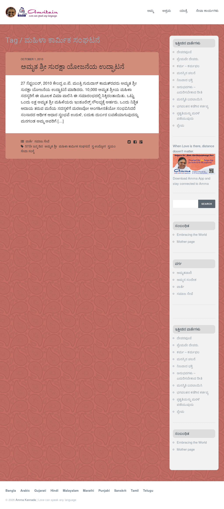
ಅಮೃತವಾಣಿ (184, 272)
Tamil (135, 490)
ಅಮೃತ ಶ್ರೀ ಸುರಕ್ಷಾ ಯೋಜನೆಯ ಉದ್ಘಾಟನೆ (72, 66)
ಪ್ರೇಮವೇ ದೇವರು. (188, 58)
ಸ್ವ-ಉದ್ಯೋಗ (99, 146)
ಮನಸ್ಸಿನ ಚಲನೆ (186, 72)
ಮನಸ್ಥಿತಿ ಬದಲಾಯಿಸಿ (189, 99)
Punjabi (104, 490)
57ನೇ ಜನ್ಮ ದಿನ (34, 146)
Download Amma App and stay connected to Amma (191, 181)
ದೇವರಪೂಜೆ (184, 51)
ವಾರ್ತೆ (29, 141)
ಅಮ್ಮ (150, 10)
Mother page (186, 241)
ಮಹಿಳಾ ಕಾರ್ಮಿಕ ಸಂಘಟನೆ (74, 146)
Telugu (148, 490)
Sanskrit (120, 490)
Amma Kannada (26, 500)
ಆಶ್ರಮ (166, 10)
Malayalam (71, 490)
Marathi (88, 490)
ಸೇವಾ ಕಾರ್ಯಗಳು (207, 10)
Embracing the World (192, 234)
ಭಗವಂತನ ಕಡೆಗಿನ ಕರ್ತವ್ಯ (192, 106)
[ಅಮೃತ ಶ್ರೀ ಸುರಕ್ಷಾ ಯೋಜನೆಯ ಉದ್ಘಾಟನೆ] (135, 142)
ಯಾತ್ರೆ (183, 10)
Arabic (25, 490)
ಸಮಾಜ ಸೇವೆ (41, 141)
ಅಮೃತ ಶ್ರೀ (51, 146)
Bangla (10, 490)
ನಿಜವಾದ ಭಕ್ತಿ (185, 79)
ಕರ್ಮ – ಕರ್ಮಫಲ (188, 65)
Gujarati (40, 490)
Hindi (54, 490)
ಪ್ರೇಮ (181, 125)
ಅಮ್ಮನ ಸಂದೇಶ (186, 279)
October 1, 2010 (32, 59)
